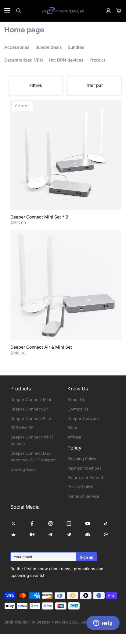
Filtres (35, 85)
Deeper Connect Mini (30, 399)
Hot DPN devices (66, 59)
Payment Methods (84, 468)
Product (97, 59)
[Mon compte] (106, 10)
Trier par (94, 85)
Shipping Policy (81, 458)
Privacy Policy (80, 486)
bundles (76, 47)
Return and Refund (85, 477)
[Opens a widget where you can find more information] (103, 623)
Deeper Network (83, 418)
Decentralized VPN (23, 59)
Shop (72, 427)
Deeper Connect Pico (30, 418)
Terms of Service (83, 496)
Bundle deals (48, 47)
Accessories (17, 47)
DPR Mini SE (21, 427)
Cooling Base (23, 469)
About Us (76, 399)
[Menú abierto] (5, 10)
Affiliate (74, 437)
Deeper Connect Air (29, 409)
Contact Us (77, 409)
